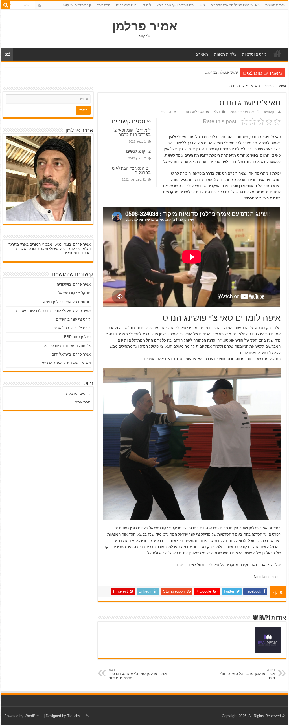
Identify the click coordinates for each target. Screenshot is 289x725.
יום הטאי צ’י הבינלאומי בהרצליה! (131, 170)
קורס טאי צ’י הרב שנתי (250, 328)
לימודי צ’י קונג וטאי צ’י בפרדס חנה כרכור (131, 132)
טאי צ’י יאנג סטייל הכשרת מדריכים (235, 5)
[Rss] (39, 5)
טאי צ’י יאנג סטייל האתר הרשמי (66, 363)
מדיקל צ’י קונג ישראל (74, 293)
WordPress (34, 716)
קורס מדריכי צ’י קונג (77, 5)
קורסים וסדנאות (254, 54)
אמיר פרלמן (144, 26)
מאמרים (201, 54)
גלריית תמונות (275, 5)
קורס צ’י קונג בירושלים (73, 319)
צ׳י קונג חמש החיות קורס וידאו (67, 345)
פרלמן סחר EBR (77, 337)
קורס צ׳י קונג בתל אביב (72, 328)
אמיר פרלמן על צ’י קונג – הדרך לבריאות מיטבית (53, 311)
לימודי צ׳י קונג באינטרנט (133, 5)
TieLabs (73, 716)
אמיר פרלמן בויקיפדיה (74, 284)
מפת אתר (103, 5)
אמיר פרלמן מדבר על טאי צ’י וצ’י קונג (247, 674)
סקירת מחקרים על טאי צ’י (229, 565)
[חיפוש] (5, 5)
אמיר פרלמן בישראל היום (71, 354)
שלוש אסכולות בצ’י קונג (221, 72)
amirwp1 (270, 112)
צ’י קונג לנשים (138, 151)
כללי (268, 86)
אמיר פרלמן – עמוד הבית (277, 53)
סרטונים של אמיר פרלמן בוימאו (66, 302)
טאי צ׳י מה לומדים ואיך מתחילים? (181, 5)
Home (281, 86)
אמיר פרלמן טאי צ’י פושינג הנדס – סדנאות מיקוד (138, 674)
